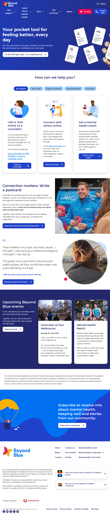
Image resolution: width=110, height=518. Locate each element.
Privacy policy (66, 509)
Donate (68, 457)
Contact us (70, 448)
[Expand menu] (14, 11)
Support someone (53, 89)
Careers (58, 457)
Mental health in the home (90, 457)
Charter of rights (81, 509)
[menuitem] (10, 12)
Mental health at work (88, 448)
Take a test (36, 89)
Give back (90, 89)
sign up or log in (55, 146)
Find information (73, 89)
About (57, 448)
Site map (94, 509)
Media (57, 452)
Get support (21, 89)
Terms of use (51, 509)
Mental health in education (90, 452)
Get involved (70, 452)
